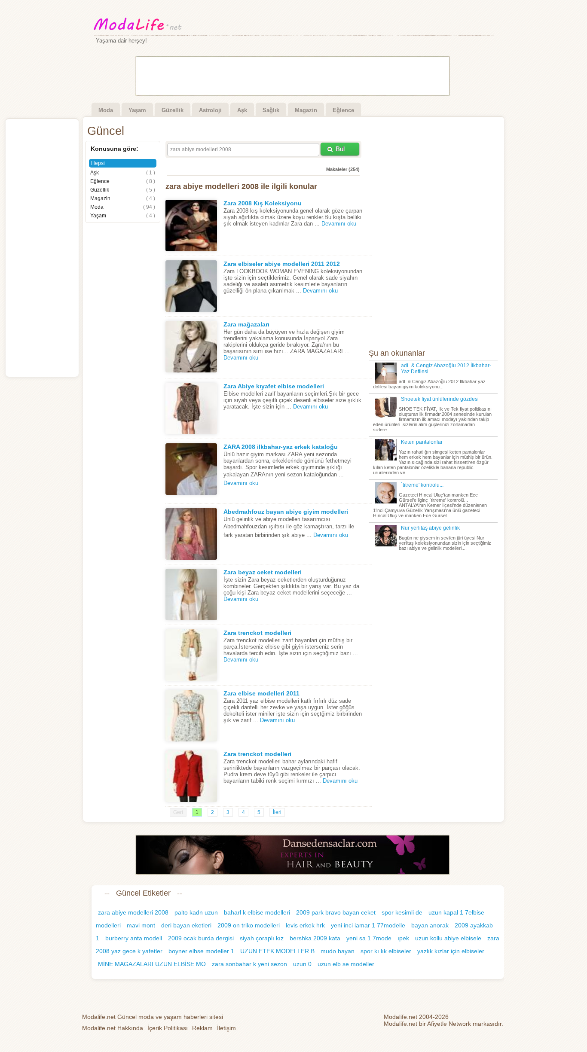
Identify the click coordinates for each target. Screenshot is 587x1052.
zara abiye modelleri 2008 (133, 912)
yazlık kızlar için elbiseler (450, 951)
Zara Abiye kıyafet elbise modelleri (273, 386)
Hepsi (98, 163)
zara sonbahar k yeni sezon (249, 964)
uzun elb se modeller (346, 964)
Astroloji (210, 110)
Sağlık (271, 110)
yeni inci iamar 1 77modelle (368, 925)
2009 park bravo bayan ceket (336, 912)
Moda (105, 110)
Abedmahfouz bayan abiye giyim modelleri (285, 511)
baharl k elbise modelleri (257, 912)
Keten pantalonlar (422, 442)
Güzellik (172, 110)
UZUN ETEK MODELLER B (277, 951)
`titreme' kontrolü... (422, 485)
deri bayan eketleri (186, 925)
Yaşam (137, 110)
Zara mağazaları (246, 324)
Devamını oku (338, 223)
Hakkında (112, 1028)
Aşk (242, 110)
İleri (277, 812)
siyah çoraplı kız (262, 938)
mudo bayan (338, 951)
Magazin (306, 110)
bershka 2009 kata (315, 938)
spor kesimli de (402, 912)
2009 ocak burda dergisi (201, 938)
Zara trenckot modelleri (257, 632)
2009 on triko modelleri (248, 925)
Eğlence (343, 110)
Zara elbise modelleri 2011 (261, 693)
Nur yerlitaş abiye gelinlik (430, 528)
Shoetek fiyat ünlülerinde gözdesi (440, 399)
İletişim (226, 1028)
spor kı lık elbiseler (386, 951)
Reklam (202, 1028)
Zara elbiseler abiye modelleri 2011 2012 (281, 263)
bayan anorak (430, 925)
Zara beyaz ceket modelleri (262, 572)
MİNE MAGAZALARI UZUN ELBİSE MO (152, 964)
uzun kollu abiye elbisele (448, 938)
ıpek (403, 938)
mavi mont (141, 925)
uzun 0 (302, 964)
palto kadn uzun (196, 912)
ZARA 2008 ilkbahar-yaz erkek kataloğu (280, 446)
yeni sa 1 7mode (368, 938)
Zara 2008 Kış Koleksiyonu (262, 203)
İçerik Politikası (167, 1028)
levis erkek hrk (305, 925)
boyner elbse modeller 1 (201, 951)
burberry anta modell (133, 938)
